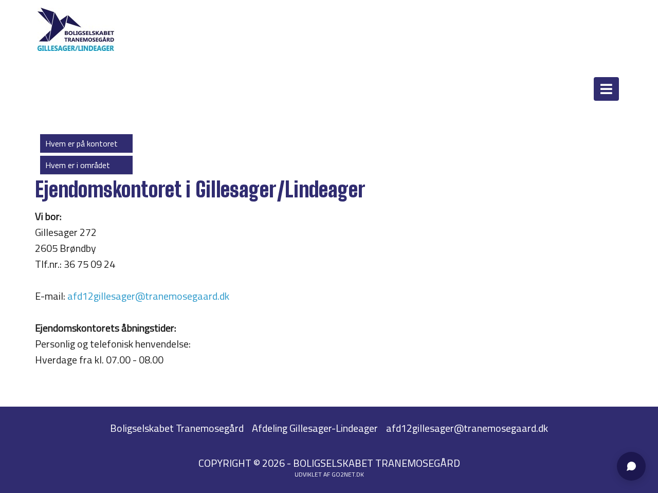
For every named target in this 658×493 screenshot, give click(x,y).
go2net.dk (348, 474)
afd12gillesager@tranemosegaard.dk (148, 296)
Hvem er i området (77, 165)
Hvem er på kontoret (81, 143)
